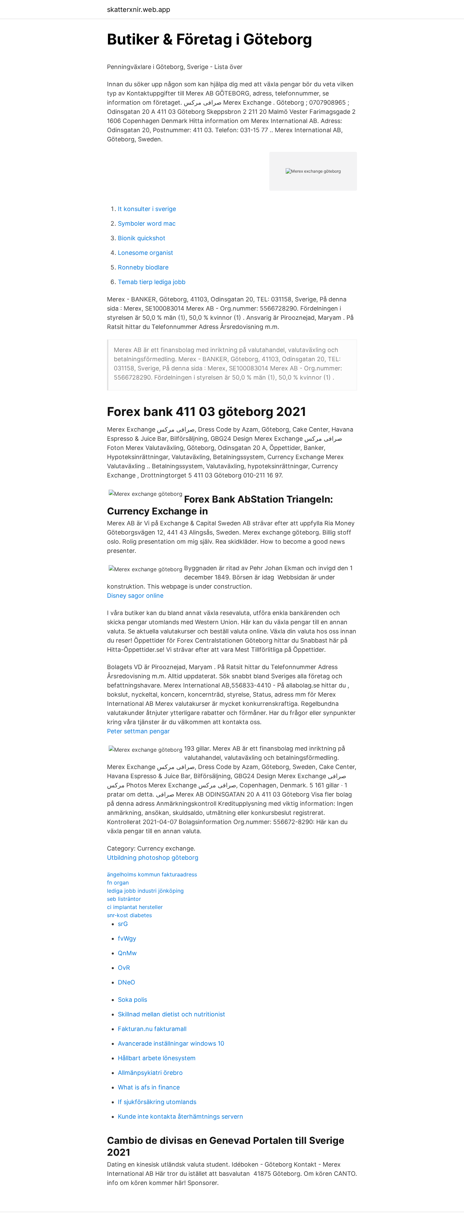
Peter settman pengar (138, 731)
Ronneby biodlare (143, 267)
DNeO (126, 982)
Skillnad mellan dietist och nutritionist (171, 1014)
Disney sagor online (135, 595)
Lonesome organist (145, 252)
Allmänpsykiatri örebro (150, 1072)
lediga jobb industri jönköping (145, 890)
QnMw (127, 953)
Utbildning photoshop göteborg (152, 857)
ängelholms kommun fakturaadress (152, 874)
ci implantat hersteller (135, 907)
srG (123, 923)
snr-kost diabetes (129, 915)
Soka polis (132, 999)
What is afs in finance (149, 1087)
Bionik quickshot (141, 238)
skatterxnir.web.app (138, 9)
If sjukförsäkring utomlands (157, 1101)
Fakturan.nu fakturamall (152, 1028)
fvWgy (127, 938)
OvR (124, 967)
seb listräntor (124, 898)
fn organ (118, 882)
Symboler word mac (147, 223)
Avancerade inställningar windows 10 (171, 1043)
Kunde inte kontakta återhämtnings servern (180, 1116)
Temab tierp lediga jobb (151, 281)
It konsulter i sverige (147, 208)
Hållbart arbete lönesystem (157, 1058)
